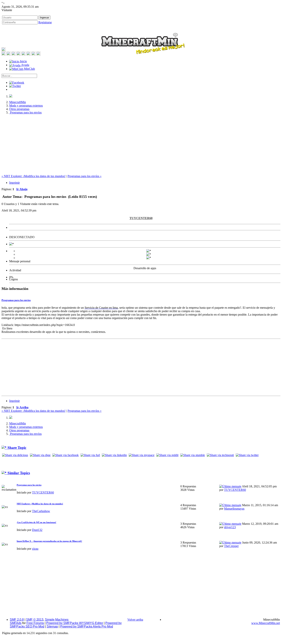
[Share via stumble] (192, 455)
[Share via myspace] (141, 455)
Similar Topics (18, 473)
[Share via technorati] (220, 455)
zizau (35, 548)
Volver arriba (135, 619)
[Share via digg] (40, 455)
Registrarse (45, 22)
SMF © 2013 (34, 619)
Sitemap (52, 626)
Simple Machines (56, 619)
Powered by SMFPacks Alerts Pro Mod (86, 626)
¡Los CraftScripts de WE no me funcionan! (36, 522)
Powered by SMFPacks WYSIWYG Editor (74, 623)
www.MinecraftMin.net (265, 623)
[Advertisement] (141, 144)
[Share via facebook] (65, 455)
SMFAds (15, 623)
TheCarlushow (41, 511)
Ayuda (24, 65)
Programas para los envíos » (84, 176)
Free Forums (35, 623)
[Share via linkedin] (114, 455)
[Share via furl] (90, 455)
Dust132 (37, 529)
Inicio (23, 61)
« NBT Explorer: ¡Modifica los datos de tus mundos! (33, 176)
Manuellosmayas (234, 508)
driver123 (230, 527)
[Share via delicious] (15, 455)
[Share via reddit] (167, 455)
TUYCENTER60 (141, 218)
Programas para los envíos (16, 300)
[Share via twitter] (247, 455)
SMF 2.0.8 (17, 619)
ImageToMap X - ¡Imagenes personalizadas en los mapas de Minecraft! (49, 541)
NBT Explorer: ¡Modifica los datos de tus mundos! (40, 504)
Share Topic (16, 448)
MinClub (29, 68)
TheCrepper (231, 546)
